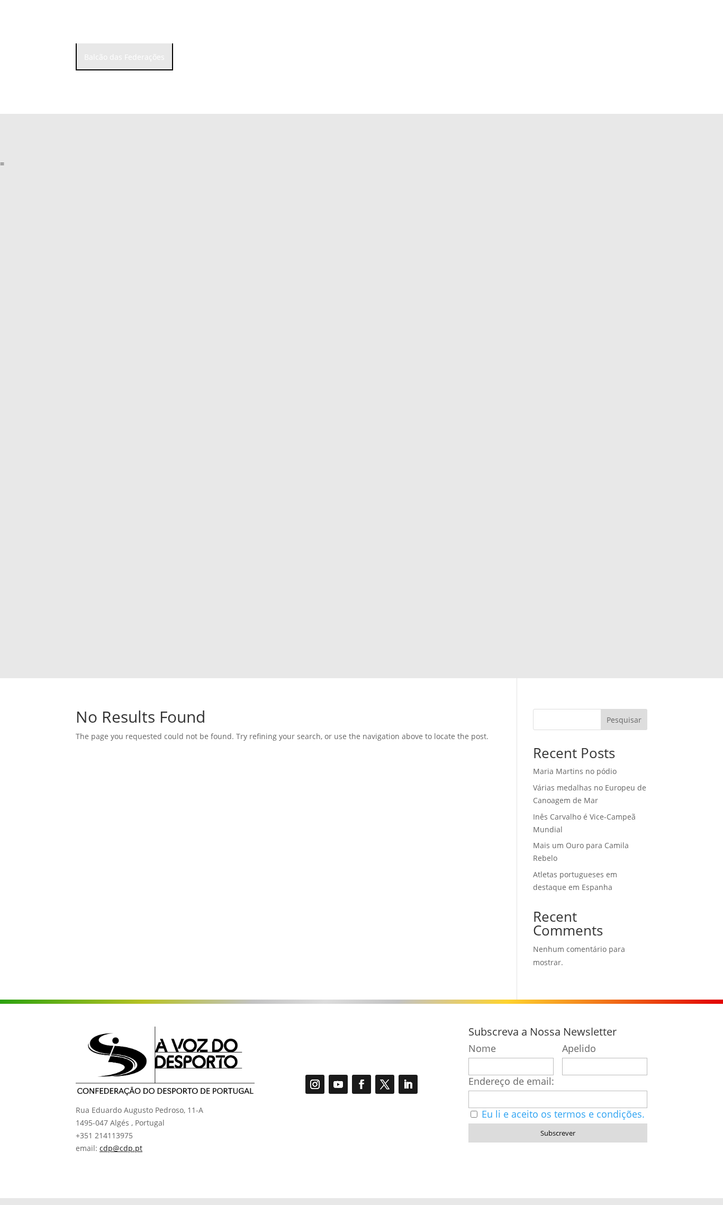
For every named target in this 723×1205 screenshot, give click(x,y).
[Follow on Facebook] (361, 1084)
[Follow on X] (384, 1084)
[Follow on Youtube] (338, 1084)
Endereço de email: (511, 1081)
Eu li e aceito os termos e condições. (563, 1114)
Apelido (579, 1048)
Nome (482, 1048)
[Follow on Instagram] (314, 1084)
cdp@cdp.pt (121, 1148)
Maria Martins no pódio (575, 771)
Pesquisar (624, 720)
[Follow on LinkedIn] (408, 1084)
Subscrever (557, 1133)
